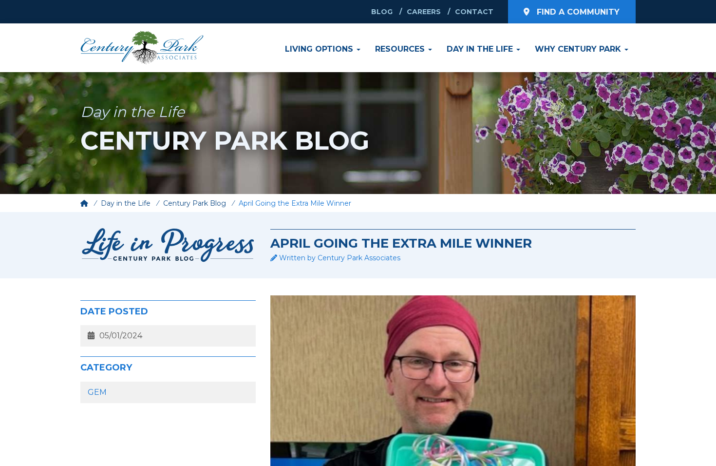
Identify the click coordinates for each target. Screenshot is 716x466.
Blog (382, 11)
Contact (474, 11)
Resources (401, 49)
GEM (97, 392)
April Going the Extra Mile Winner (295, 203)
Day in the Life (481, 49)
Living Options (320, 49)
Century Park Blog (194, 203)
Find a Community (577, 12)
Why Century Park (579, 49)
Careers (424, 11)
